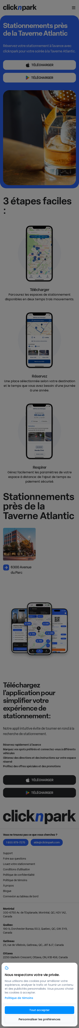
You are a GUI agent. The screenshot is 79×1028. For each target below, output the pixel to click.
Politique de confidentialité (19, 875)
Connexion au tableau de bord (20, 896)
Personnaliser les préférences (39, 1019)
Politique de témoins (15, 880)
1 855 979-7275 (15, 842)
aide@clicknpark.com (47, 842)
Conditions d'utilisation (16, 869)
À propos (8, 885)
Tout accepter (39, 1010)
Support (8, 853)
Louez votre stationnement (19, 864)
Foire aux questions (14, 858)
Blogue (7, 891)
